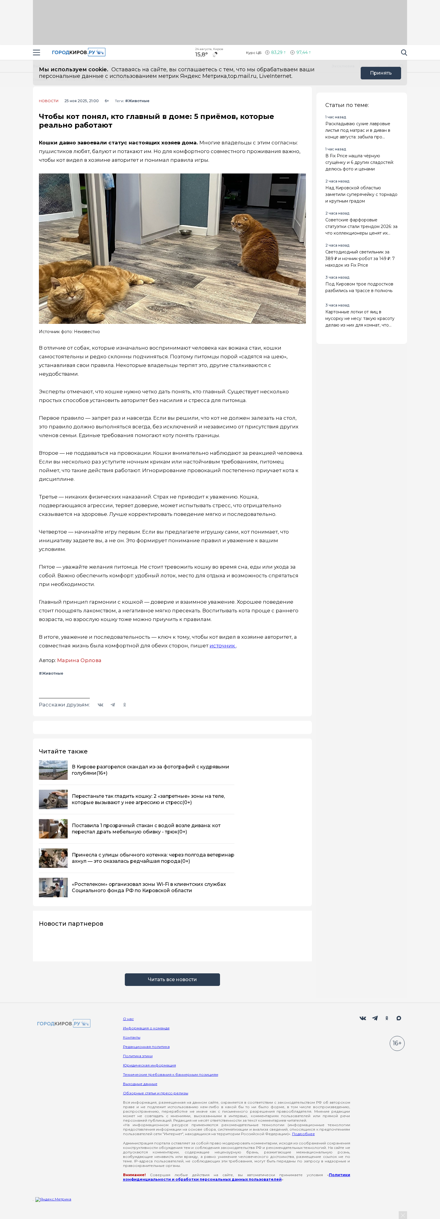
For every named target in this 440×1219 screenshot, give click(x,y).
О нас (128, 1018)
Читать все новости (172, 979)
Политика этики (138, 1056)
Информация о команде (146, 1028)
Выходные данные (140, 1083)
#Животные (137, 101)
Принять (381, 73)
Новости (48, 101)
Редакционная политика (146, 1046)
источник (223, 646)
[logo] (63, 1023)
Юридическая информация (149, 1065)
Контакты (131, 1037)
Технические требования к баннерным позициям (170, 1074)
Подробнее (303, 1134)
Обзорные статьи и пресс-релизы (155, 1093)
